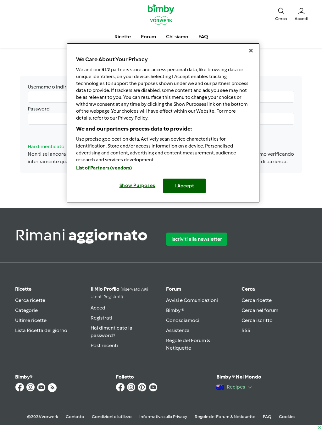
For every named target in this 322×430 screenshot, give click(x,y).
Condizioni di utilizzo (112, 416)
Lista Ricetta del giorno (41, 330)
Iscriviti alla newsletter (196, 239)
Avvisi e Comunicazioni (192, 300)
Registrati (101, 318)
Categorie (26, 310)
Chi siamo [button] (177, 37)
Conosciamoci (182, 320)
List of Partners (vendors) (104, 168)
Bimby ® (175, 310)
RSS (246, 330)
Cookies (287, 416)
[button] (281, 14)
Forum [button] (148, 37)
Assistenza (178, 330)
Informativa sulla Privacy (163, 416)
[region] (163, 123)
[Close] (251, 50)
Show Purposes (137, 185)
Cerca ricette (30, 300)
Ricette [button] (122, 37)
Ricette (23, 289)
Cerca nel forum (260, 310)
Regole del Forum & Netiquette (225, 416)
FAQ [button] (203, 37)
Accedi (99, 308)
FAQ (267, 416)
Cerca (248, 289)
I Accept (184, 186)
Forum (173, 289)
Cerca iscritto (257, 320)
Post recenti (104, 345)
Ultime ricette (31, 320)
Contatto (75, 416)
